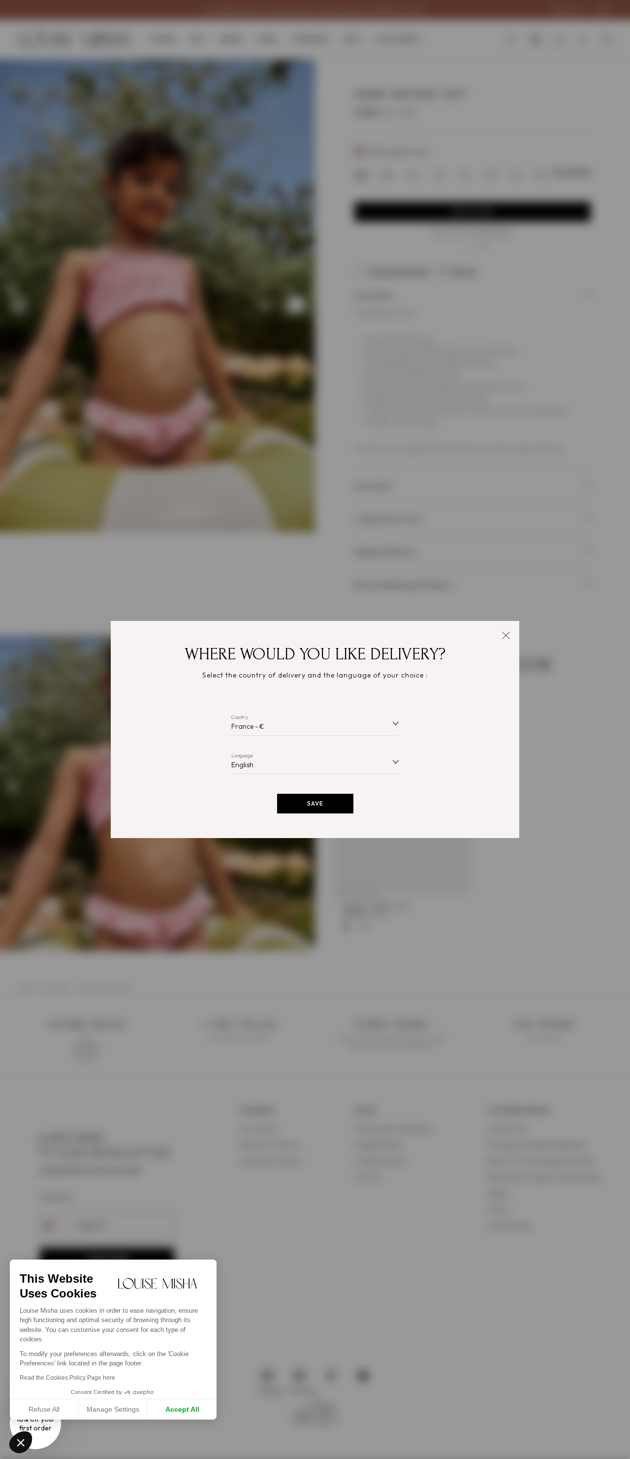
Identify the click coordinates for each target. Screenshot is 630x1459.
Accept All (182, 1409)
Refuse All (44, 1409)
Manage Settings (113, 1409)
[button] (20, 1442)
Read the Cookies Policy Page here (67, 1377)
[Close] (505, 634)
